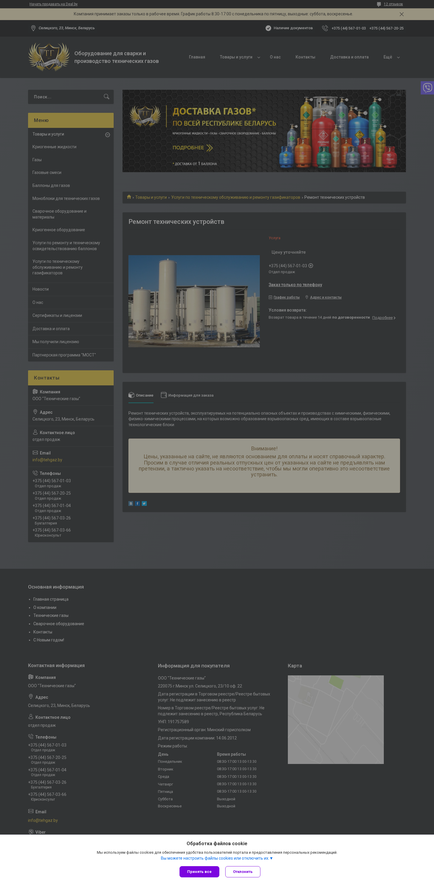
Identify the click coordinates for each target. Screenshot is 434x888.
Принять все (199, 871)
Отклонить (243, 871)
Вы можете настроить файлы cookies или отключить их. (215, 858)
